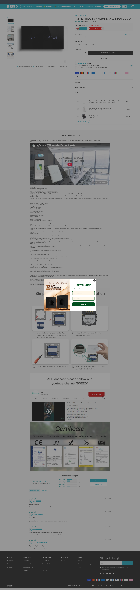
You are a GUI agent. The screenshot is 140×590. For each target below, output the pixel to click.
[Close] (94, 280)
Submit (83, 304)
